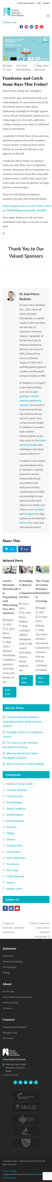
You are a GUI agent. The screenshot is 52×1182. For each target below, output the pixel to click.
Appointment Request (16, 1027)
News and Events (16, 858)
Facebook (38, 509)
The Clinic (10, 991)
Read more (7, 692)
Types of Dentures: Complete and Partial (13, 928)
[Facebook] (21, 28)
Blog (39, 65)
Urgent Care (11, 1032)
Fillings (10, 833)
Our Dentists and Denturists (19, 997)
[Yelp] (36, 1083)
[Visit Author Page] (10, 296)
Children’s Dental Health (20, 784)
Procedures (13, 864)
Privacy (6, 1171)
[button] (48, 16)
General (11, 839)
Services (9, 956)
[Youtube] (31, 1083)
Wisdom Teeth (14, 888)
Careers (9, 1008)
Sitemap (13, 1171)
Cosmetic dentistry (17, 790)
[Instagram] (26, 28)
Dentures (12, 827)
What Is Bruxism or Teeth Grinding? (25, 764)
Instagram (29, 514)
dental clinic (25, 522)
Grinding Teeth (14, 845)
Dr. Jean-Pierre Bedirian (9, 633)
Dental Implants (15, 821)
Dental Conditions (16, 808)
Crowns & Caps (15, 796)
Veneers (11, 882)
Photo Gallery (12, 1002)
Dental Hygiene (15, 814)
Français (46, 3)
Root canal (12, 870)
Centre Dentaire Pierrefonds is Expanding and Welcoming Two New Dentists (10, 597)
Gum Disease (14, 851)
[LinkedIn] (31, 28)
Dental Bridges (15, 802)
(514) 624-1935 (10, 22)
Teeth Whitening (15, 876)
